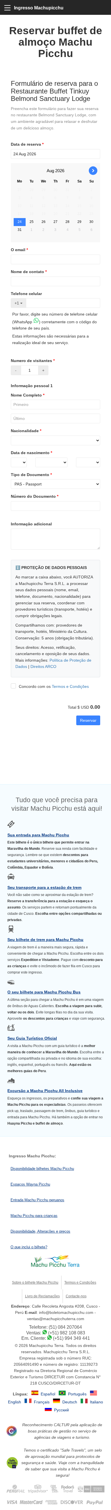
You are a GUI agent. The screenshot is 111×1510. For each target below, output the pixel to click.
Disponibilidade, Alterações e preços (40, 1231)
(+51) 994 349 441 (71, 1338)
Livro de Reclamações (42, 1296)
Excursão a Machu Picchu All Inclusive (45, 1090)
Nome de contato (29, 271)
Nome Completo (27, 395)
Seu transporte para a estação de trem (44, 887)
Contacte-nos (76, 1296)
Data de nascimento (31, 452)
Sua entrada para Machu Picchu (38, 835)
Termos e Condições (70, 686)
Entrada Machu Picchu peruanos (37, 1200)
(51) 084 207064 (65, 1327)
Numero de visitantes (33, 360)
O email (19, 249)
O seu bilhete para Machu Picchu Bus (44, 992)
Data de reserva (27, 144)
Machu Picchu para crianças (34, 1216)
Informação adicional (31, 524)
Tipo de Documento (31, 474)
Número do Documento (34, 496)
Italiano (96, 1402)
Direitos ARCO (43, 666)
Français (42, 1402)
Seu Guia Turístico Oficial (32, 1038)
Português (78, 1394)
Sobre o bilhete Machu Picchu (35, 1283)
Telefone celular (26, 293)
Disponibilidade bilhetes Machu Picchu (42, 1168)
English (15, 1402)
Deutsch (70, 1402)
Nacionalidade (26, 430)
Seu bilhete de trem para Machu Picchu (45, 939)
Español (48, 1394)
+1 (17, 303)
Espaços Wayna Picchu (30, 1184)
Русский (61, 1410)
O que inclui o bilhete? (29, 1247)
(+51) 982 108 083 (66, 1332)
